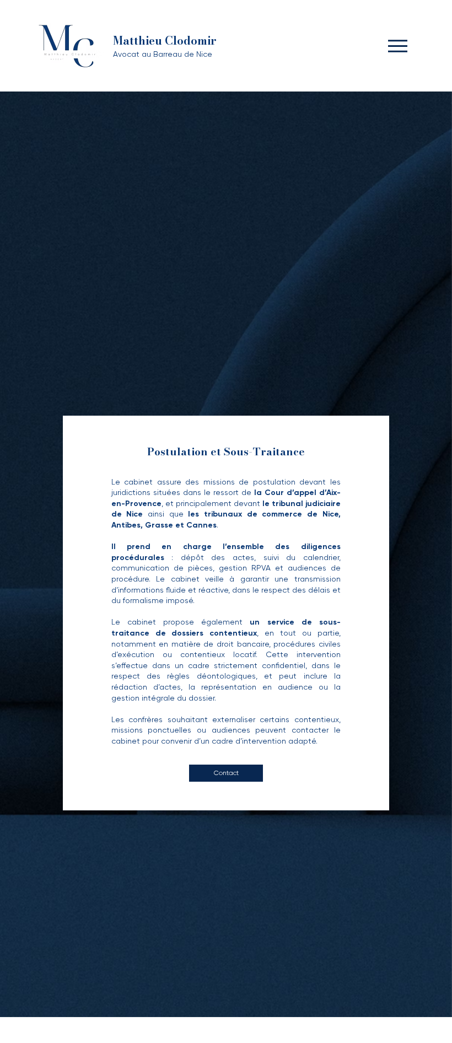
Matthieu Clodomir (165, 40)
